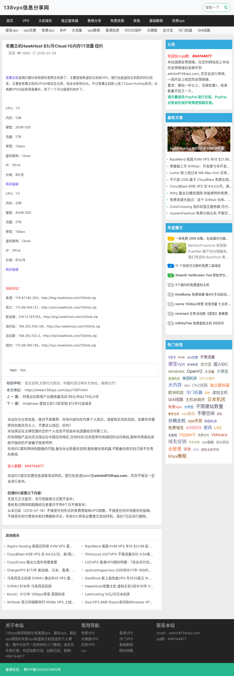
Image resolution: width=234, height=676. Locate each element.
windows (176, 371)
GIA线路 (204, 30)
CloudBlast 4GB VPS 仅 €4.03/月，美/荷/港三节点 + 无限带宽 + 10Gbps (41, 554)
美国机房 (189, 378)
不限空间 (206, 413)
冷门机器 (185, 30)
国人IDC (221, 364)
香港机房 (112, 30)
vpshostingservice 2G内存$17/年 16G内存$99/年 (119, 570)
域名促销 (177, 441)
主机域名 (45, 20)
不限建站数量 (209, 406)
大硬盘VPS (89, 639)
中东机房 (194, 442)
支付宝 (168, 30)
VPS (25, 20)
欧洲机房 (176, 392)
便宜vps (11, 30)
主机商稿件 (195, 399)
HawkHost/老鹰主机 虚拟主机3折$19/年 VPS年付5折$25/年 (119, 586)
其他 (136, 20)
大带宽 (189, 407)
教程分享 (94, 20)
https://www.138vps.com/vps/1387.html (56, 390)
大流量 (77, 30)
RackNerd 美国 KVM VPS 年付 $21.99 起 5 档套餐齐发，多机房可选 (119, 546)
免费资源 (117, 20)
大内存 (175, 385)
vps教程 (94, 30)
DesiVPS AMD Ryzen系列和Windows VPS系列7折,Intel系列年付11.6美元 (119, 602)
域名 (219, 414)
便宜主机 (173, 414)
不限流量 (207, 357)
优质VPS (88, 644)
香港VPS (126, 633)
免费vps (48, 30)
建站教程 (222, 442)
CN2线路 (200, 385)
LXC (218, 427)
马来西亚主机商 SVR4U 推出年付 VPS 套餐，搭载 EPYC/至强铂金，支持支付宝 (41, 578)
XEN (187, 385)
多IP (63, 30)
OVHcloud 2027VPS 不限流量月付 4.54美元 (119, 554)
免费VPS (88, 633)
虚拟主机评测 (210, 449)
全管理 (174, 449)
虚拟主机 (220, 392)
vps (23, 370)
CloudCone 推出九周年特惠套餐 (32, 562)
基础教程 (156, 20)
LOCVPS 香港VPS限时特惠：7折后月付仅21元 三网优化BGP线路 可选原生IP (119, 562)
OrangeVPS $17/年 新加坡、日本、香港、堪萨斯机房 (41, 570)
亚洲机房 (192, 364)
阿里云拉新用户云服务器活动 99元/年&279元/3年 (61, 396)
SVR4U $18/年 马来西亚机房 (29, 586)
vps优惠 (30, 30)
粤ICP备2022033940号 (42, 669)
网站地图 (126, 650)
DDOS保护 (133, 30)
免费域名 (176, 427)
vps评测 (195, 421)
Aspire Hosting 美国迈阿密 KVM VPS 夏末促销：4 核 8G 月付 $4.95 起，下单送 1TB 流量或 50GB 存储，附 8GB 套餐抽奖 (41, 546)
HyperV (187, 434)
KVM (181, 357)
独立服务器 (69, 20)
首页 (9, 20)
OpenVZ (194, 371)
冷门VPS (126, 639)
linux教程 (177, 456)
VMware (219, 434)
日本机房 (216, 399)
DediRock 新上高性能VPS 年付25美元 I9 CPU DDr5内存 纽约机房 (119, 578)
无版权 (172, 435)
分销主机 (177, 420)
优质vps (178, 20)
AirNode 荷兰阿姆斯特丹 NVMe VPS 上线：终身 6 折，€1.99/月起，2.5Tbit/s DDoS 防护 (41, 602)
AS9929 (193, 427)
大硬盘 (152, 30)
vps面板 (208, 442)
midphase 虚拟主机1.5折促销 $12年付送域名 (57, 403)
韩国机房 (210, 421)
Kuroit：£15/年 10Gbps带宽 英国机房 (36, 594)
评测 (187, 449)
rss (83, 650)
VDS (196, 449)
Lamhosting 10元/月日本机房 (107, 594)
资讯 (208, 427)
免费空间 (203, 435)
